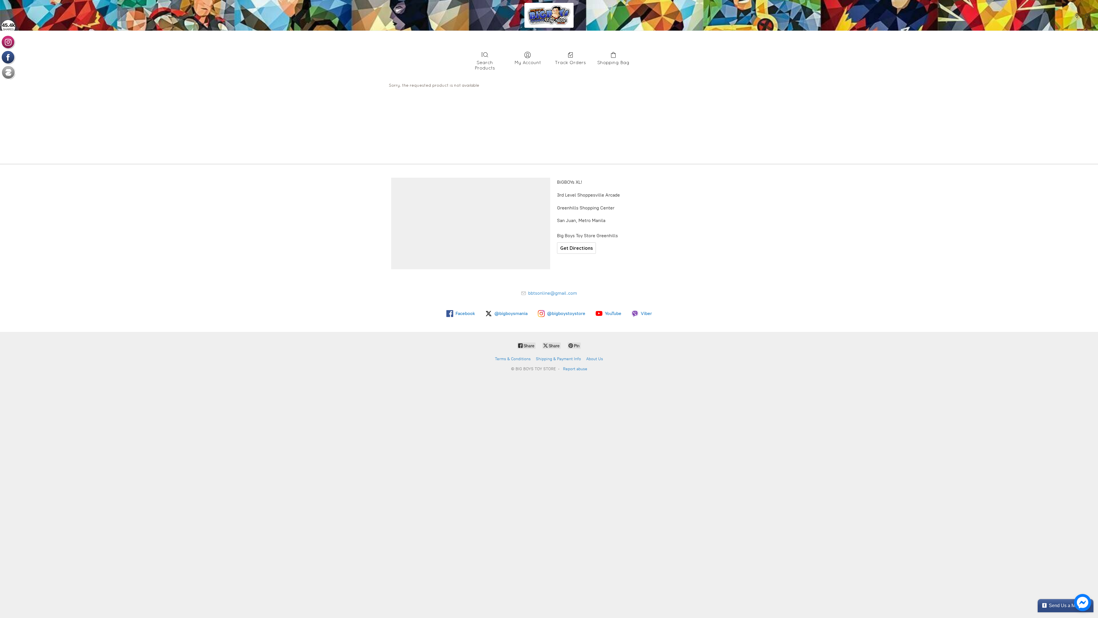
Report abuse (575, 369)
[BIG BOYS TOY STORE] (549, 15)
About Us (594, 358)
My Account (527, 62)
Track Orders (570, 62)
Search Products (485, 65)
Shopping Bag (613, 62)
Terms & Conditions (513, 358)
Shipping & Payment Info (558, 358)
